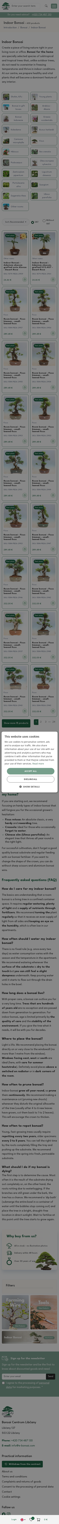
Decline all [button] (30, 779)
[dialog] (29, 762)
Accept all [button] (31, 771)
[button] (29, 786)
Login (14, 1519)
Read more (38, 763)
